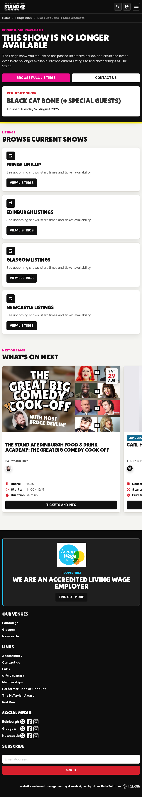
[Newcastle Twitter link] (22, 735)
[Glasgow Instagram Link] (35, 728)
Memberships (12, 682)
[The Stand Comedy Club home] (15, 6)
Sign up (71, 770)
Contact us (106, 78)
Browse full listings (36, 78)
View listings (22, 183)
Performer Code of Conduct (24, 689)
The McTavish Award (18, 695)
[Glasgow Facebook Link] (29, 728)
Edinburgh (10, 623)
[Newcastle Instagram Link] (35, 735)
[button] (136, 7)
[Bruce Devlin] (8, 468)
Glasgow (9, 629)
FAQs (6, 669)
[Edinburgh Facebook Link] (29, 721)
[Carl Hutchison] (130, 468)
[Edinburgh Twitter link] (22, 721)
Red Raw (9, 702)
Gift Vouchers (13, 676)
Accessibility (12, 656)
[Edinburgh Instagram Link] (35, 721)
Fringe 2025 (24, 18)
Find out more (71, 597)
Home (6, 18)
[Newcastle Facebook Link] (29, 735)
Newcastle (10, 636)
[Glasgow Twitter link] (22, 728)
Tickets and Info (61, 505)
